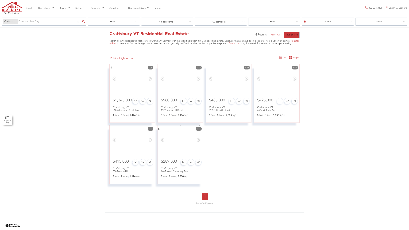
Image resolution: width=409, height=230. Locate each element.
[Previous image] (114, 79)
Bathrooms (221, 22)
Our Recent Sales (137, 8)
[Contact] (135, 101)
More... (380, 22)
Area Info (95, 8)
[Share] (150, 101)
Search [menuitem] (29, 8)
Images (295, 58)
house (273, 22)
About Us (114, 8)
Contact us (234, 43)
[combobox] (18, 21)
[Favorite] (143, 101)
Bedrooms (167, 22)
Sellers (78, 8)
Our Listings (44, 8)
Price (112, 22)
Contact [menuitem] (158, 8)
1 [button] (205, 196)
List (284, 58)
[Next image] (150, 79)
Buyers (62, 8)
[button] (16, 21)
